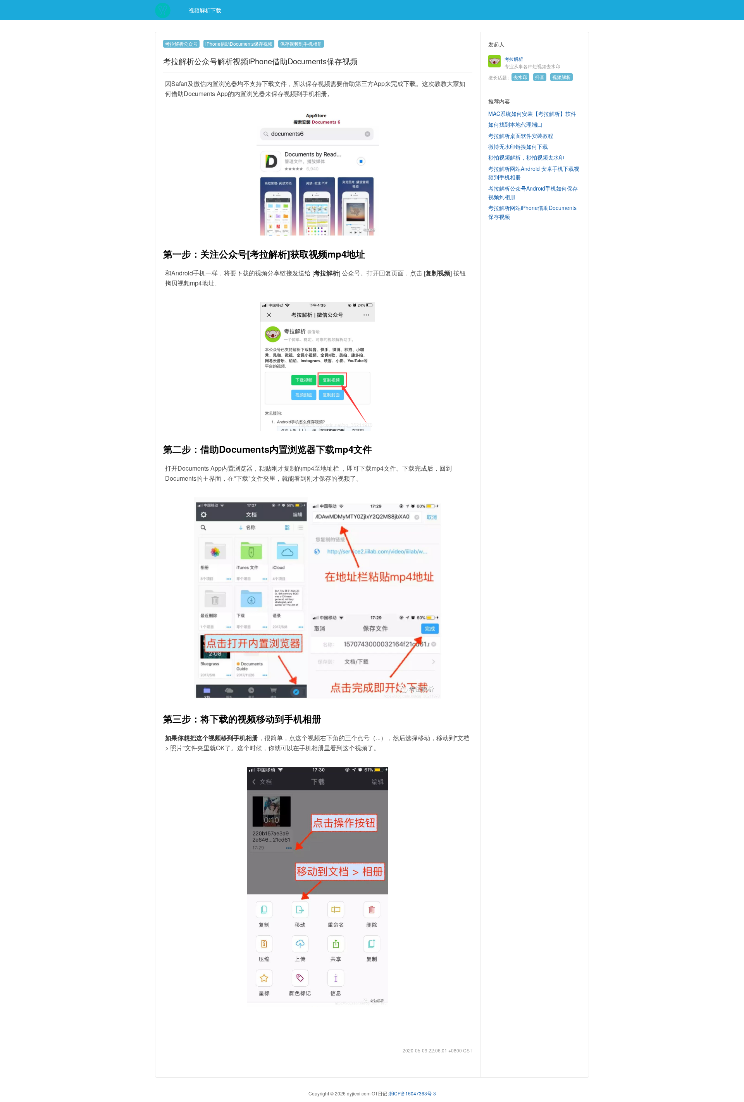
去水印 (520, 77)
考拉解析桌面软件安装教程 (520, 135)
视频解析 (561, 77)
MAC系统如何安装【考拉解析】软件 (532, 113)
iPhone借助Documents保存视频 (238, 43)
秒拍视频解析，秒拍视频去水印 (526, 157)
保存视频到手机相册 (301, 43)
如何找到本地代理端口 (515, 124)
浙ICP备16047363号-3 (412, 1093)
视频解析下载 (204, 10)
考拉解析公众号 (181, 43)
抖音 (539, 77)
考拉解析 (514, 58)
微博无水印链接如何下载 (518, 146)
